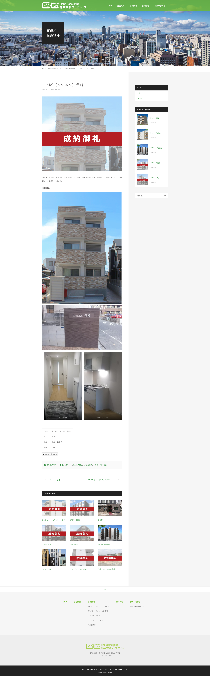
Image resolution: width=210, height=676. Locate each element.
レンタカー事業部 (94, 616)
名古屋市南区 (77, 465)
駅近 (105, 465)
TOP (110, 5)
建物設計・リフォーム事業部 (98, 611)
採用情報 (145, 5)
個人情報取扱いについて (138, 606)
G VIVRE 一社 (46, 544)
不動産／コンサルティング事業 (98, 606)
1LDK (63, 465)
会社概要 (120, 5)
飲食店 (100, 520)
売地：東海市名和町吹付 (107, 569)
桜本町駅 (100, 465)
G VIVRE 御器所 (75, 520)
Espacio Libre (46, 569)
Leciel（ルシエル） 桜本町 (79, 569)
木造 (94, 465)
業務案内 (133, 5)
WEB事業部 (91, 625)
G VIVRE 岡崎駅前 (104, 544)
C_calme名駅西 (155, 133)
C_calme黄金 (154, 118)
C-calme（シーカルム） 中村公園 (53, 520)
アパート (69, 465)
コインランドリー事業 (95, 620)
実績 (52, 90)
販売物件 (58, 90)
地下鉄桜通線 (87, 465)
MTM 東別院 (74, 544)
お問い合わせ (160, 5)
